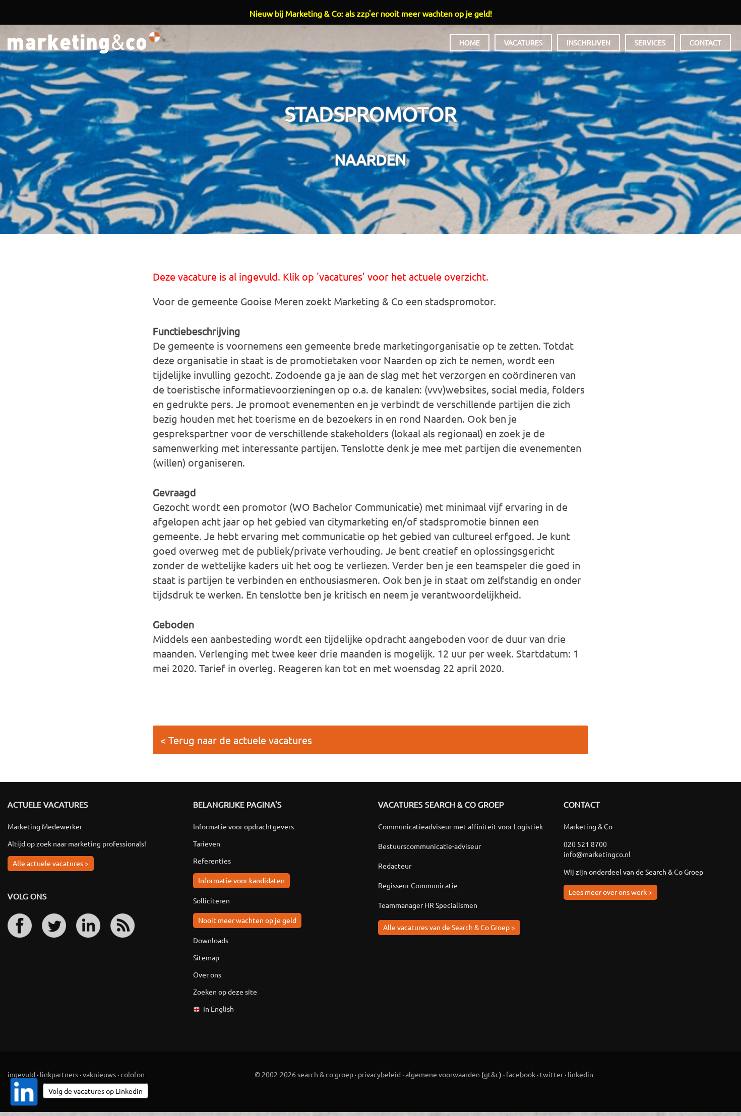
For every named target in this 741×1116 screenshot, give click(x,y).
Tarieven (206, 843)
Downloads (210, 940)
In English (218, 1008)
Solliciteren (211, 900)
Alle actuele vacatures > (51, 863)
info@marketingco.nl (597, 854)
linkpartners (59, 1074)
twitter (551, 1074)
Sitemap (206, 957)
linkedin (580, 1074)
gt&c (491, 1074)
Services (650, 42)
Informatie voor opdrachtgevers (243, 826)
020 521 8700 (585, 843)
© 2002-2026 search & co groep (304, 1074)
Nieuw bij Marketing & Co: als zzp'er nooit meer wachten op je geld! (371, 13)
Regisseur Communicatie (418, 885)
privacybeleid (379, 1074)
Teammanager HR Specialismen (427, 904)
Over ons (207, 974)
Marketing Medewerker (45, 826)
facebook (520, 1074)
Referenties (212, 860)
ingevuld (21, 1074)
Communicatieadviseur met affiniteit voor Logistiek (460, 826)
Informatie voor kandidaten (241, 880)
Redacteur (394, 865)
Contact (705, 42)
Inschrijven (588, 42)
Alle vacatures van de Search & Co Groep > (449, 927)
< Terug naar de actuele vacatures (236, 740)
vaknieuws (99, 1074)
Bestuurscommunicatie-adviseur (429, 845)
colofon (132, 1074)
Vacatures (523, 42)
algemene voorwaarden (442, 1074)
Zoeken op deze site (225, 991)
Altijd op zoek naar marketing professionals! (77, 843)
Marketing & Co (84, 43)
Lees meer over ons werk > (610, 891)
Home (469, 42)
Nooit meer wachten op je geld (247, 920)
